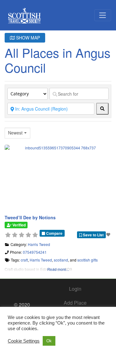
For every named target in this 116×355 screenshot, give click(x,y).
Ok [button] (49, 341)
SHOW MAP (27, 37)
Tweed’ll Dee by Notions (30, 217)
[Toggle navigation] (102, 15)
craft (24, 259)
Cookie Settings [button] (24, 341)
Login (75, 288)
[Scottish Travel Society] (24, 14)
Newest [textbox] (15, 133)
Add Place (75, 302)
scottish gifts (87, 259)
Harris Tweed (39, 244)
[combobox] (17, 133)
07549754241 (35, 252)
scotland (61, 259)
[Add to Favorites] (108, 234)
